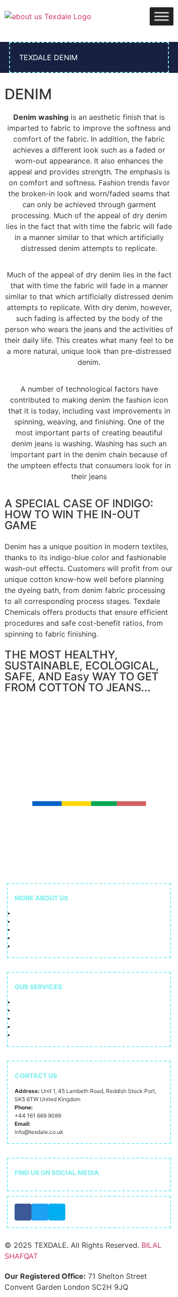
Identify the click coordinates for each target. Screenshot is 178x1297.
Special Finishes (39, 1034)
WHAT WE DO (32, 929)
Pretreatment (36, 1002)
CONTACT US (33, 946)
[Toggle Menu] (161, 16)
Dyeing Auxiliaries (42, 1010)
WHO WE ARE (32, 921)
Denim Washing (37, 1026)
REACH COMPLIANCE (43, 937)
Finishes (27, 1018)
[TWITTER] (39, 1212)
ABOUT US (29, 913)
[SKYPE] (56, 1212)
